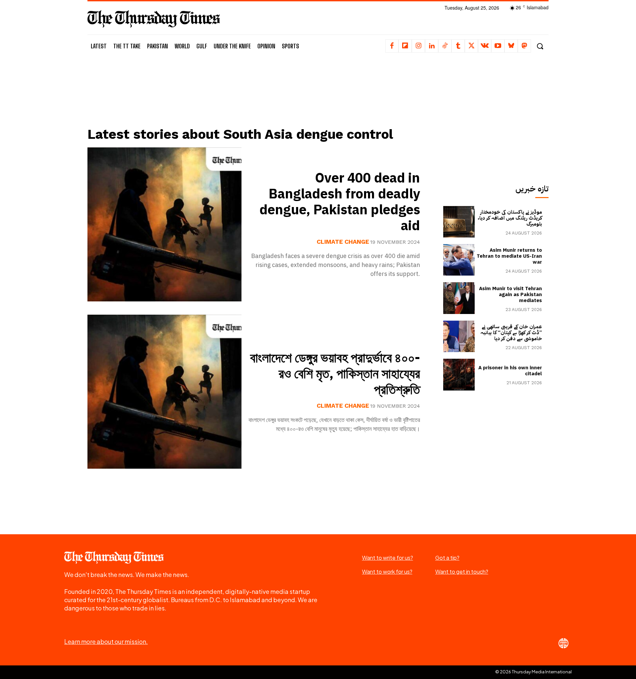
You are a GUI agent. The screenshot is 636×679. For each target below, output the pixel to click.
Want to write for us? (387, 557)
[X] (471, 46)
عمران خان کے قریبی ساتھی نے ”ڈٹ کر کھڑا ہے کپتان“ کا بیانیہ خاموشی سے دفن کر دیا (511, 332)
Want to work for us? (387, 571)
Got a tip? (447, 557)
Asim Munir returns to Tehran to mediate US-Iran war (509, 256)
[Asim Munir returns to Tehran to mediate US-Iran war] (459, 260)
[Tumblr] (458, 46)
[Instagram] (418, 46)
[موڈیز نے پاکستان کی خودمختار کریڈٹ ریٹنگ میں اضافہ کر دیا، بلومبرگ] (459, 221)
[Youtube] (497, 46)
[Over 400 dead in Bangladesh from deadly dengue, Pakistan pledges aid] (164, 224)
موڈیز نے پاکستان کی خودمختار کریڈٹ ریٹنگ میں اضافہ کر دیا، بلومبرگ (510, 218)
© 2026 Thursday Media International (533, 671)
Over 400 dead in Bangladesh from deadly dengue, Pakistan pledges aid (339, 202)
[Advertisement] (258, 98)
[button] (540, 46)
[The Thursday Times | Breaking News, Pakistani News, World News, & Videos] (153, 18)
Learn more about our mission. (106, 641)
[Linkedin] (431, 46)
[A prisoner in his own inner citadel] (459, 374)
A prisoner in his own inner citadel (510, 370)
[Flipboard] (405, 46)
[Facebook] (391, 46)
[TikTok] (444, 46)
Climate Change (343, 242)
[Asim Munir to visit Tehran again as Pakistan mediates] (459, 298)
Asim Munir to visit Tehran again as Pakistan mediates (510, 294)
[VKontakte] (484, 46)
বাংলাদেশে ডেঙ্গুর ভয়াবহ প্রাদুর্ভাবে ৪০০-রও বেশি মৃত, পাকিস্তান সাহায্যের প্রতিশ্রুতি (335, 374)
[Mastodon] (524, 46)
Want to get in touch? (461, 571)
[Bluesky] (511, 46)
